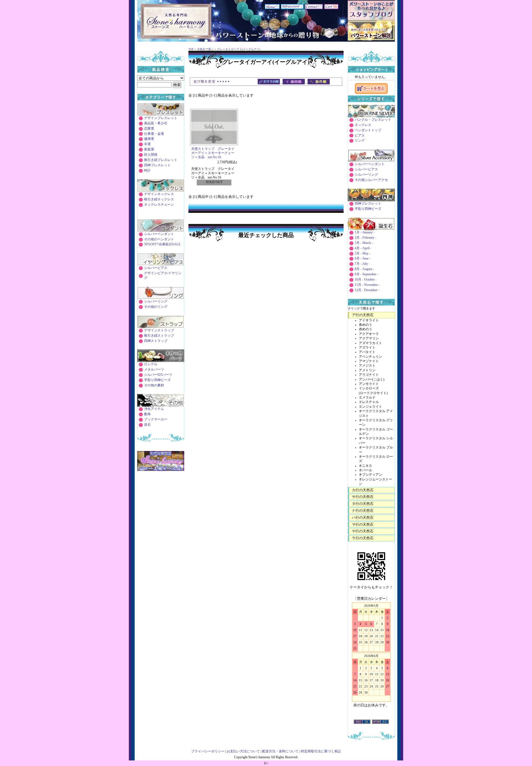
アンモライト (369, 384)
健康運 (149, 139)
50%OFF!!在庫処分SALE (162, 244)
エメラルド (367, 397)
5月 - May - (362, 253)
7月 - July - (362, 264)
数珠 (147, 414)
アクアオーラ (369, 334)
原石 (147, 425)
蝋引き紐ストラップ (159, 335)
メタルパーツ (154, 369)
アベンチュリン (370, 357)
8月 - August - (364, 269)
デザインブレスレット (160, 118)
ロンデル (150, 364)
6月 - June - (362, 258)
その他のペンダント (159, 239)
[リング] (160, 298)
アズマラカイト (370, 343)
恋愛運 (149, 128)
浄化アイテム (154, 409)
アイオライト (369, 320)
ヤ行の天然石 (363, 531)
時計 (147, 170)
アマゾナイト (369, 361)
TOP (191, 49)
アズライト (367, 347)
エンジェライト (370, 407)
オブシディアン (370, 475)
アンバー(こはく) (371, 379)
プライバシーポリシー (207, 751)
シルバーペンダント (159, 234)
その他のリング (155, 307)
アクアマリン (369, 338)
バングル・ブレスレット (373, 120)
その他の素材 (154, 385)
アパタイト (367, 352)
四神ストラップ (155, 341)
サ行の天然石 (363, 497)
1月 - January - (365, 232)
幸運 (147, 144)
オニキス (365, 466)
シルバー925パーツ (158, 375)
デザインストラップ (159, 330)
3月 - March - (364, 243)
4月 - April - (363, 248)
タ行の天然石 (363, 504)
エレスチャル (369, 402)
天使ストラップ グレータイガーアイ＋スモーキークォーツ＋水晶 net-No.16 (212, 153)
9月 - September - (366, 274)
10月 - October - (366, 279)
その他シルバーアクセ (371, 180)
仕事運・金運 (154, 134)
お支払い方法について (243, 751)
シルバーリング (155, 301)
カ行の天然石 (363, 490)
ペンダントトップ (368, 130)
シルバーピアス (155, 268)
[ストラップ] (160, 327)
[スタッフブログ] (371, 19)
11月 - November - (367, 285)
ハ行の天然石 (363, 517)
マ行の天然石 (363, 524)
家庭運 (149, 149)
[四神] (371, 200)
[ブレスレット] (160, 114)
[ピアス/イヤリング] (160, 264)
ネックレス (363, 125)
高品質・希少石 (155, 123)
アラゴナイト (369, 375)
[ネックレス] (160, 190)
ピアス (360, 135)
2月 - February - (365, 238)
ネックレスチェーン (159, 204)
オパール (365, 470)
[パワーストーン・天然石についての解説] (371, 39)
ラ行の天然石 (363, 538)
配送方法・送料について (280, 751)
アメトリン (367, 370)
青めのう (365, 325)
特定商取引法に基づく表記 (321, 751)
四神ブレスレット (157, 165)
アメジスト (367, 365)
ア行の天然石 (363, 315)
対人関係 (150, 155)
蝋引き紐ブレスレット (160, 160)
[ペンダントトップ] (160, 230)
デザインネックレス (159, 194)
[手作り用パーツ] (160, 361)
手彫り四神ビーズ (157, 380)
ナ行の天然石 (363, 510)
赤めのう (365, 329)
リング (360, 140)
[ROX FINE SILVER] (371, 116)
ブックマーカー (155, 419)
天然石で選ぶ (205, 49)
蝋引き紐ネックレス (159, 199)
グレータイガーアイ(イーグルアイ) (238, 49)
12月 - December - (367, 290)
